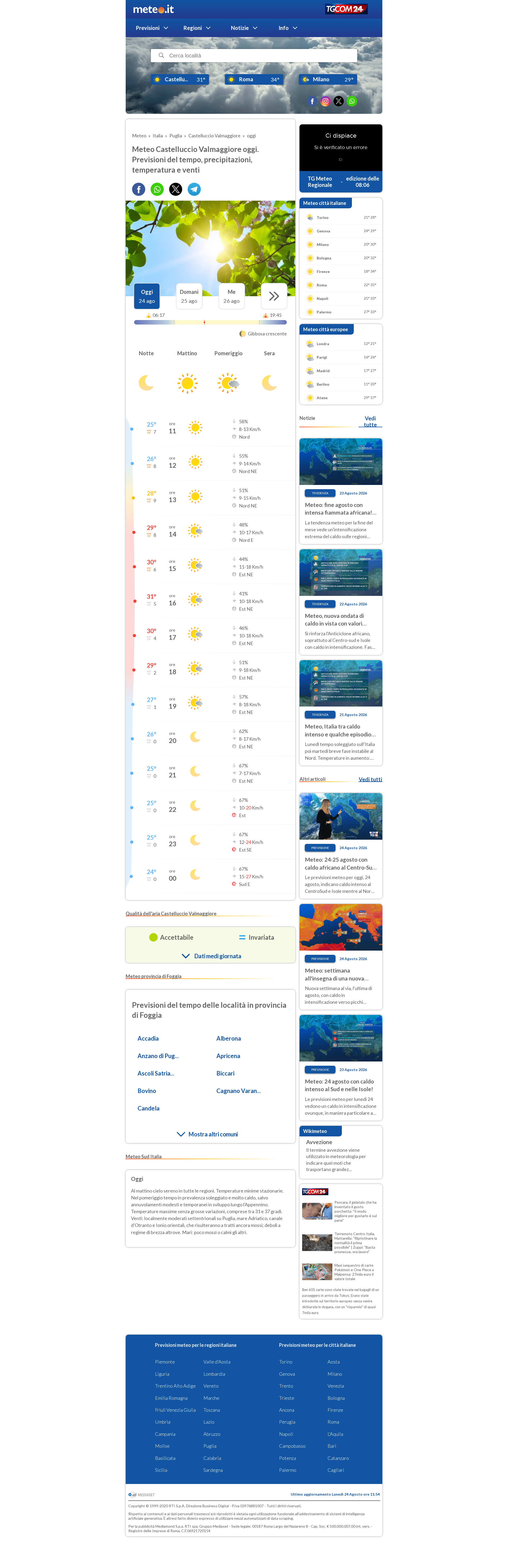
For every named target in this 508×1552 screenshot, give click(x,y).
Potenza (287, 1458)
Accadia (148, 1038)
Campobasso (292, 1446)
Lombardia (214, 1374)
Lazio (208, 1422)
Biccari (225, 1073)
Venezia (336, 1386)
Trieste (286, 1398)
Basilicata (165, 1458)
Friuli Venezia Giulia (175, 1410)
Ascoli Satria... (156, 1073)
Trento (286, 1386)
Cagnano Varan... (238, 1090)
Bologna (336, 1398)
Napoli (286, 1434)
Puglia (209, 1446)
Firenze (335, 1410)
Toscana (211, 1410)
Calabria (212, 1458)
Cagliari (336, 1470)
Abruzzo (211, 1434)
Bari (332, 1446)
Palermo (287, 1470)
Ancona (286, 1410)
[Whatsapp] (157, 189)
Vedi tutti (370, 779)
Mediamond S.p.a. (169, 1526)
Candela (149, 1108)
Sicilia (161, 1470)
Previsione (320, 848)
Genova (287, 1374)
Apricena (228, 1055)
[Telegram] (194, 189)
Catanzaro (338, 1458)
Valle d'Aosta (216, 1362)
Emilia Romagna (171, 1398)
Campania (165, 1434)
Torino (285, 1362)
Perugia (287, 1422)
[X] (338, 101)
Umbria (162, 1422)
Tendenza (320, 493)
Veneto (211, 1386)
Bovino (147, 1090)
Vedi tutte (370, 421)
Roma (333, 1422)
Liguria (162, 1374)
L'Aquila (335, 1434)
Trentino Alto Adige (175, 1386)
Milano (335, 1374)
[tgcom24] (346, 9)
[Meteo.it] (153, 9)
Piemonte (165, 1362)
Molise (162, 1446)
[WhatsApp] (352, 101)
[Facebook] (312, 101)
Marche (211, 1398)
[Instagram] (325, 101)
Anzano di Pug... (158, 1055)
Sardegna (213, 1470)
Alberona (228, 1038)
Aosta (334, 1362)
